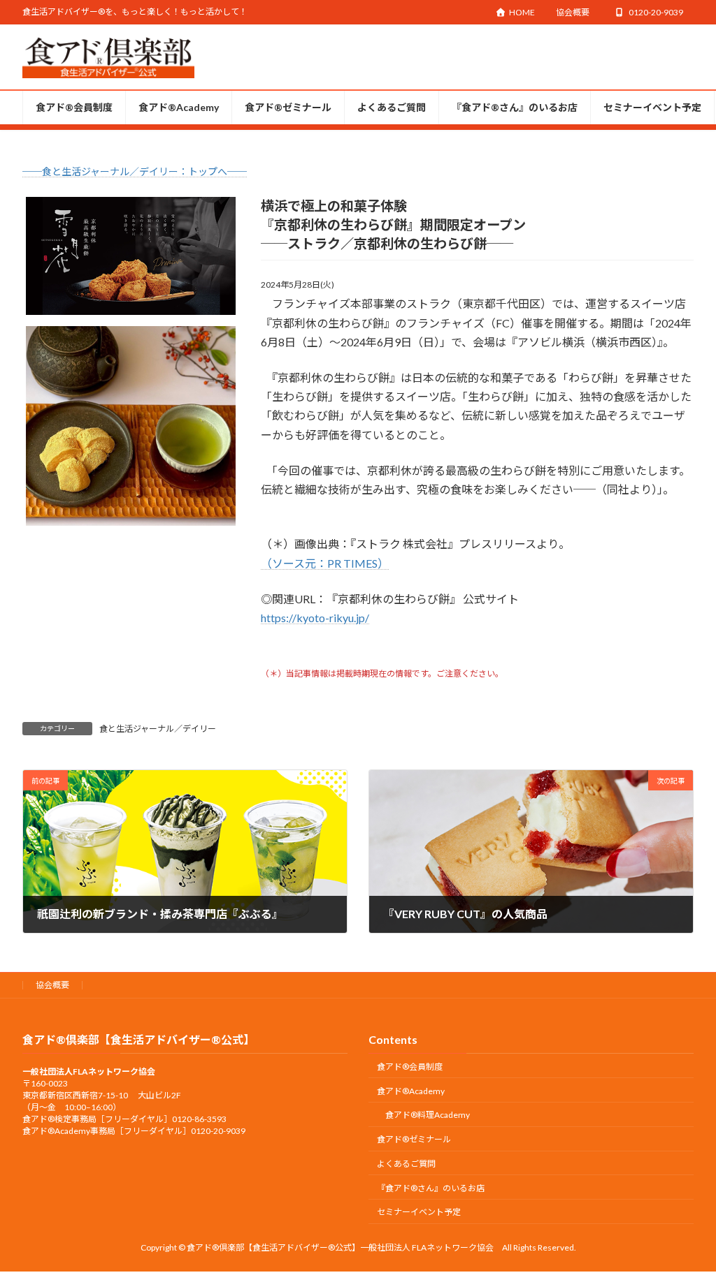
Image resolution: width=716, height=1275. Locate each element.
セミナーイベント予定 (419, 1212)
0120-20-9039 (656, 12)
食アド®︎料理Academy (427, 1115)
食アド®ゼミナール (414, 1139)
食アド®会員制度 (410, 1066)
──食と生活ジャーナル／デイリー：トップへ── (134, 171)
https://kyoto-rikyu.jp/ (315, 617)
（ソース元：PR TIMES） (325, 563)
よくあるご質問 (406, 1163)
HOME (522, 12)
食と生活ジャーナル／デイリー (157, 728)
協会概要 (572, 12)
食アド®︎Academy (411, 1091)
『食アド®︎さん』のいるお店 (431, 1188)
